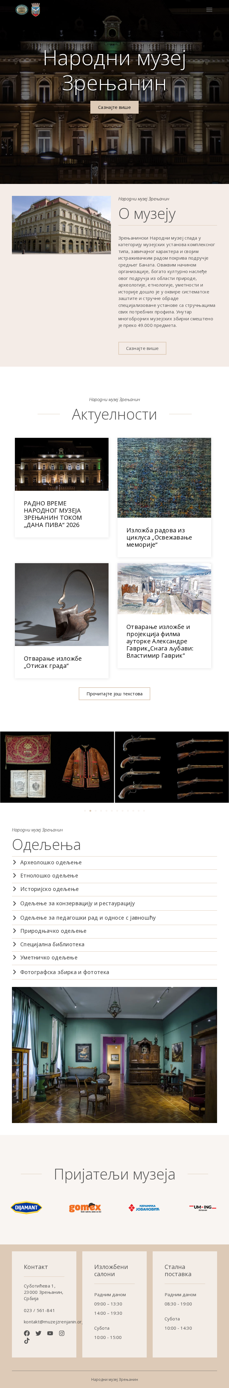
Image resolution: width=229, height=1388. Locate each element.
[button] (209, 10)
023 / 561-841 (39, 1310)
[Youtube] (50, 1333)
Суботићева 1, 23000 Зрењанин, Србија (44, 1292)
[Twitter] (38, 1333)
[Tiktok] (27, 1341)
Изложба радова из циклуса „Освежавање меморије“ (159, 537)
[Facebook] (27, 1333)
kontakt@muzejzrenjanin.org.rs (57, 1322)
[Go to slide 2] (90, 811)
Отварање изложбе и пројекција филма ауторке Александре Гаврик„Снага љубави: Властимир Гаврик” (160, 641)
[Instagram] (62, 1333)
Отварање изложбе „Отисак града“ (53, 662)
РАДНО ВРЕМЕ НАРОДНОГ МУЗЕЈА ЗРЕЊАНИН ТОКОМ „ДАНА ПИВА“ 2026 (53, 514)
